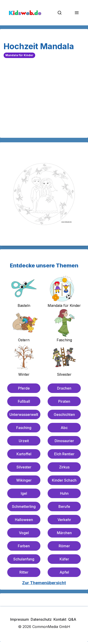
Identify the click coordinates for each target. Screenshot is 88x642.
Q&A (72, 619)
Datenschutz (41, 619)
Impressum (19, 619)
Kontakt (59, 619)
